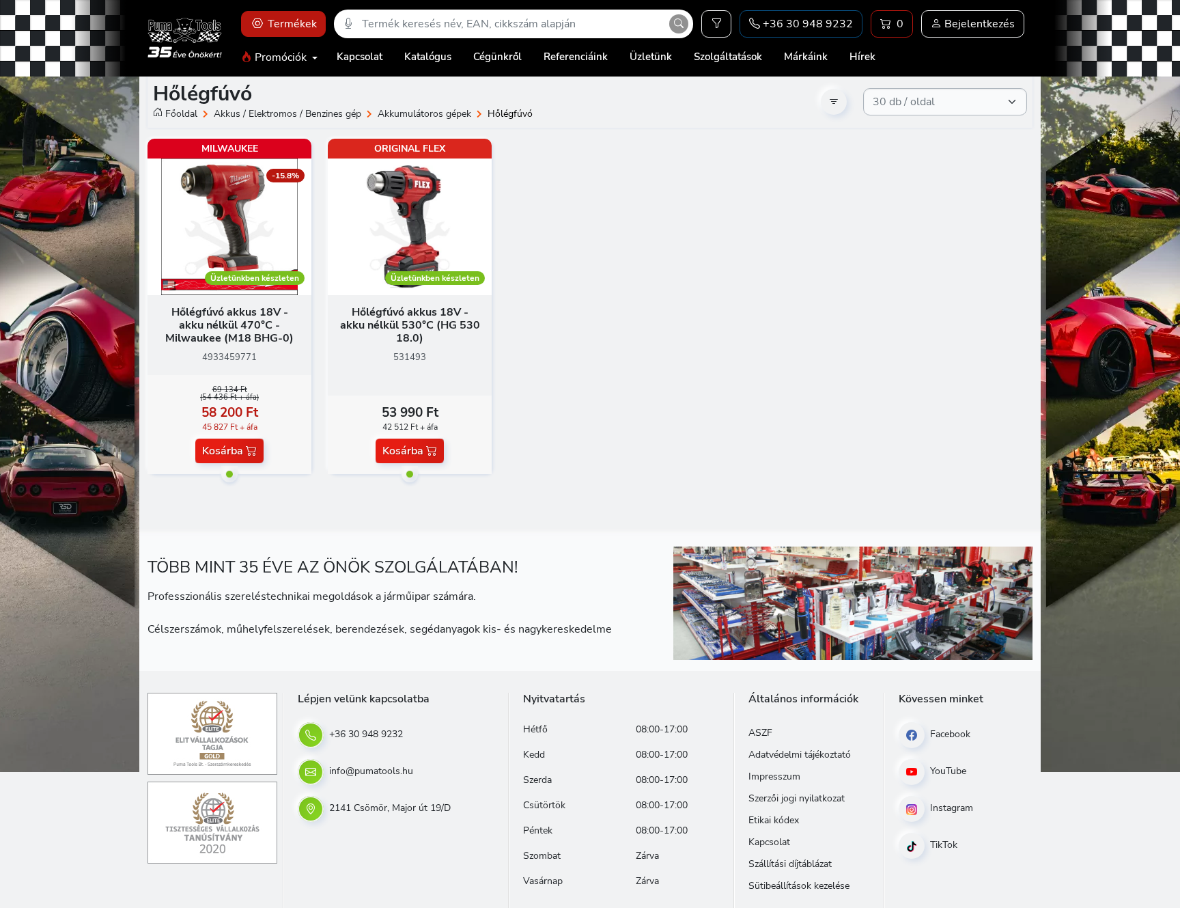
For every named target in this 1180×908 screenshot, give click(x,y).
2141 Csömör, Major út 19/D (388, 807)
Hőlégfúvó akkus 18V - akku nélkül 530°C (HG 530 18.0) (410, 325)
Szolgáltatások (728, 57)
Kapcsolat (359, 57)
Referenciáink (576, 57)
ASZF (760, 732)
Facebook (948, 734)
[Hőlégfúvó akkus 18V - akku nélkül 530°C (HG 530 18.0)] (410, 226)
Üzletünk (651, 57)
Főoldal (181, 113)
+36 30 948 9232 (364, 734)
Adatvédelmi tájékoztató (799, 754)
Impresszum (774, 776)
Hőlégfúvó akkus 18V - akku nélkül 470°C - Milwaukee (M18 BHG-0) (229, 325)
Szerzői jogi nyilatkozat (796, 798)
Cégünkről (497, 57)
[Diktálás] (348, 24)
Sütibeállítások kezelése (798, 885)
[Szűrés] (716, 24)
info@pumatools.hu (369, 771)
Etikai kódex (773, 820)
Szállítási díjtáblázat (790, 863)
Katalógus (427, 57)
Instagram (950, 807)
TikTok (942, 844)
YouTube (946, 771)
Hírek (862, 57)
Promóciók (280, 57)
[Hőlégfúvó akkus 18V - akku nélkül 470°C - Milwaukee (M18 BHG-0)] (229, 226)
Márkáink (806, 57)
